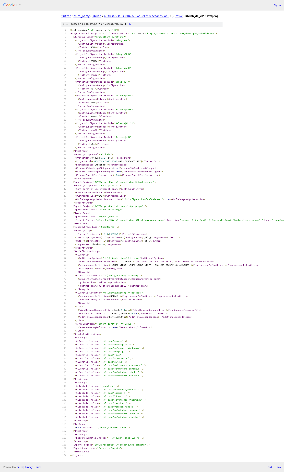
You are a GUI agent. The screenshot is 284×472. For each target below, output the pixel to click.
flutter (66, 16)
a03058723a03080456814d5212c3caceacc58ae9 (136, 16)
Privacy (29, 467)
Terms (38, 467)
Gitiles (20, 467)
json (278, 466)
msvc (179, 16)
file (128, 24)
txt (270, 466)
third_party (81, 16)
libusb (96, 16)
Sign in (277, 5)
